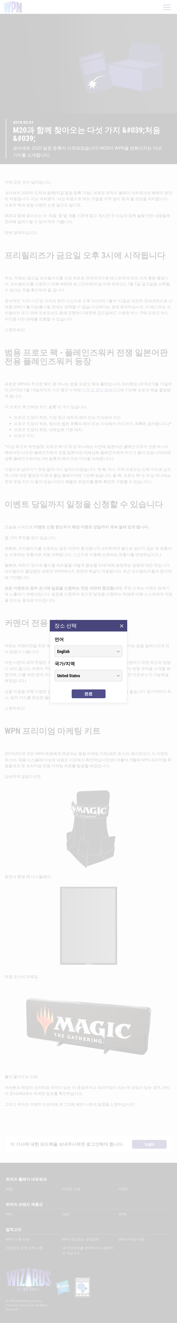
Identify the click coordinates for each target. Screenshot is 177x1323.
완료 (88, 693)
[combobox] (84, 651)
